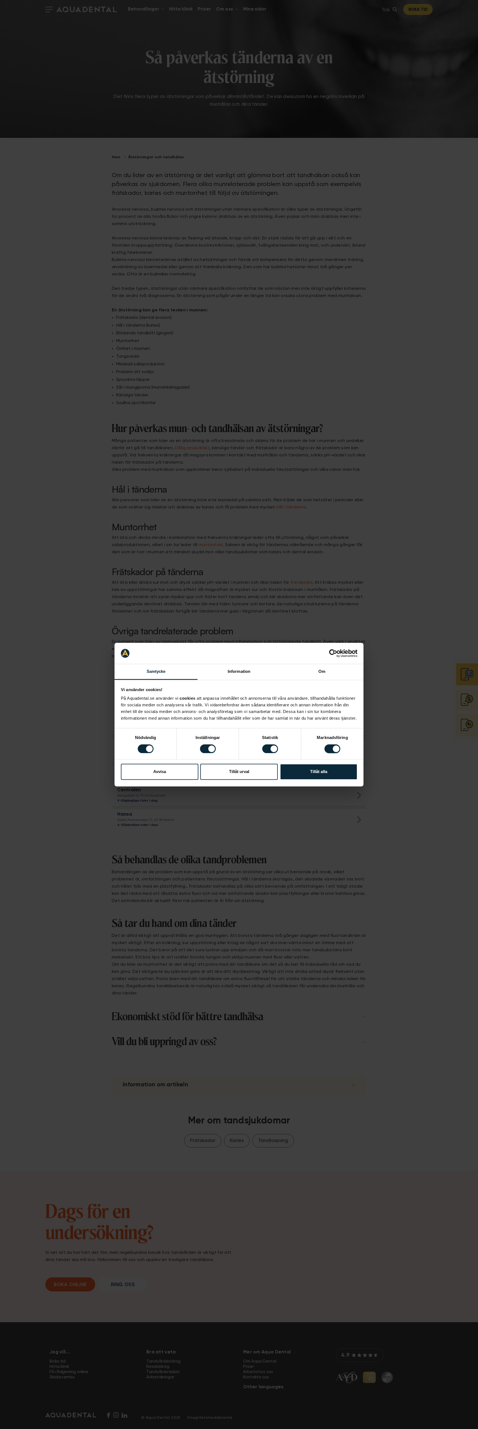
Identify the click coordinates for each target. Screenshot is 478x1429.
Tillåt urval (239, 771)
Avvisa (159, 771)
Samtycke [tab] (156, 671)
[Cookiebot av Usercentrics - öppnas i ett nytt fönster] (333, 653)
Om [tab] (321, 671)
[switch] (208, 748)
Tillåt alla (318, 771)
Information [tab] (239, 671)
